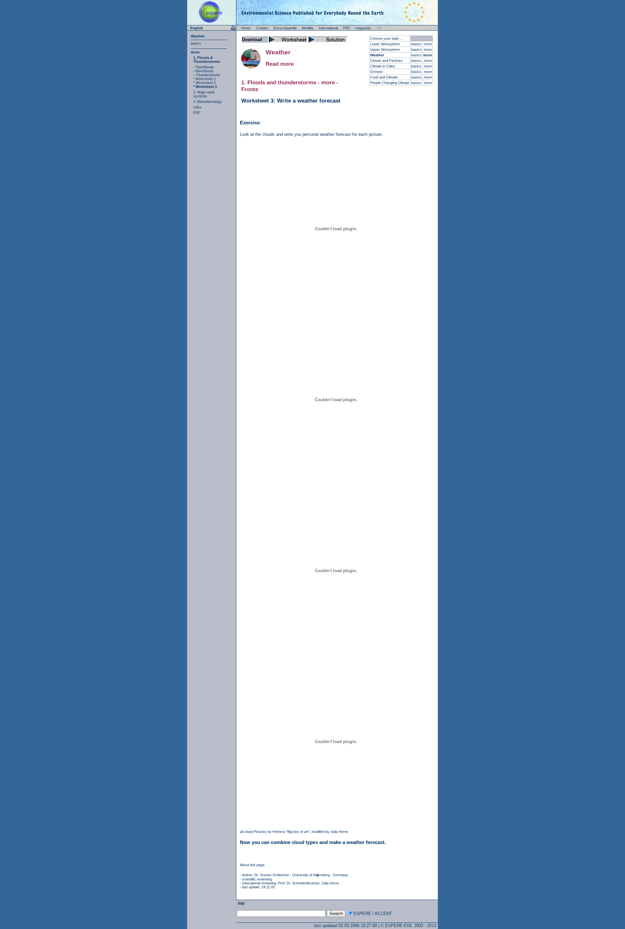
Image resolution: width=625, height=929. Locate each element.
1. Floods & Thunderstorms (206, 59)
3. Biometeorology (207, 102)
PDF (346, 28)
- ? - (379, 28)
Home (246, 28)
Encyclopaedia (285, 28)
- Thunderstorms (206, 75)
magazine (363, 28)
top (240, 903)
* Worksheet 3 (205, 87)
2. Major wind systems (203, 94)
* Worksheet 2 (204, 83)
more (195, 52)
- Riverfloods (203, 71)
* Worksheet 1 (204, 79)
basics (196, 43)
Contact (262, 28)
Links (197, 107)
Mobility (307, 28)
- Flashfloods (203, 67)
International (328, 28)
